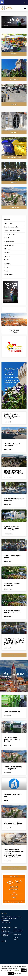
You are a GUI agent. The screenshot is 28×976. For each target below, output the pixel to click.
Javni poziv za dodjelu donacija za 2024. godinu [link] (13, 612)
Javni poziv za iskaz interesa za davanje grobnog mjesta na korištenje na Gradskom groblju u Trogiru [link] (14, 641)
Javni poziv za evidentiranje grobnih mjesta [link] (14, 500)
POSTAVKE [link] (16, 970)
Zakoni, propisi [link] (14, 207)
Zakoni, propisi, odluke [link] (12, 227)
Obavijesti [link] (7, 249)
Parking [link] (14, 104)
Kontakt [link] (7, 238)
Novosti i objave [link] (8, 245)
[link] (2, 2)
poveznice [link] (7, 397)
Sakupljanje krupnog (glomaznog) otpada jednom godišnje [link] (11, 528)
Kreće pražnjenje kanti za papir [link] (13, 795)
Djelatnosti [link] (7, 256)
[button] (25, 2)
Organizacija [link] (8, 223)
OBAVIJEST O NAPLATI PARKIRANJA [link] (12, 444)
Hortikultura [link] (14, 79)
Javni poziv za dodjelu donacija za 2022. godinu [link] (13, 823)
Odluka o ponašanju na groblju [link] (12, 556)
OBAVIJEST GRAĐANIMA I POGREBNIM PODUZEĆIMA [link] (13, 472)
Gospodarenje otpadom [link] (14, 157)
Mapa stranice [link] (9, 242)
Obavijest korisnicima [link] (12, 712)
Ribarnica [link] (14, 132)
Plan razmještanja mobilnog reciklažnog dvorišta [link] (12, 739)
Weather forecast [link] (14, 902)
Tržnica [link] (14, 54)
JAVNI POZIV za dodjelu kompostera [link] (12, 584)
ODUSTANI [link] (10, 973)
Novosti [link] (6, 253)
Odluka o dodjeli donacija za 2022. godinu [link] (13, 768)
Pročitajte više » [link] (8, 422)
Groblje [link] (14, 182)
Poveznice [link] (6, 220)
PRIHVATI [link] (24, 970)
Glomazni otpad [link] (9, 234)
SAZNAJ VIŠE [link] (17, 973)
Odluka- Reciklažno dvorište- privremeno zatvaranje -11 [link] (11, 416)
